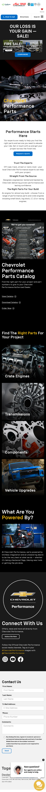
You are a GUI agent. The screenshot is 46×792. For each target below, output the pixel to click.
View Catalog (7, 296)
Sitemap (26, 777)
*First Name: (7, 686)
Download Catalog (10, 302)
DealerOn (19, 777)
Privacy (32, 777)
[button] (9, 17)
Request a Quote (23, 154)
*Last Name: (7, 695)
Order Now (6, 308)
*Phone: (5, 713)
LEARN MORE (23, 54)
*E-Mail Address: (9, 704)
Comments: (6, 722)
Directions (24, 17)
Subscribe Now (11, 636)
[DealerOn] (8, 775)
